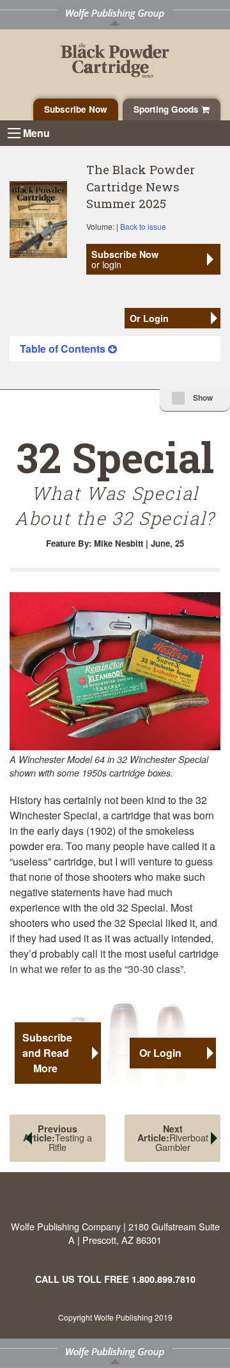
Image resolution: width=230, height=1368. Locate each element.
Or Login (149, 318)
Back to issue (143, 226)
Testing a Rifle (57, 1138)
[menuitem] (115, 348)
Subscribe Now (75, 109)
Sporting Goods (167, 109)
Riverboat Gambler (172, 1138)
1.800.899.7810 (163, 1279)
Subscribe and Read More (47, 1052)
